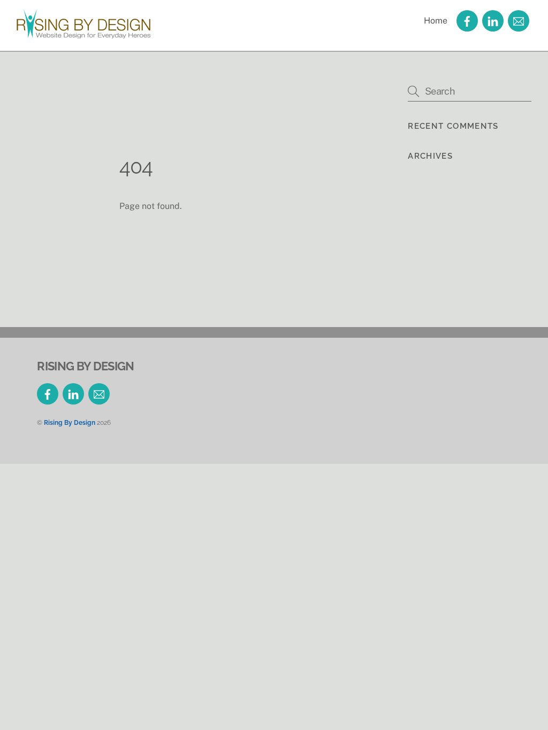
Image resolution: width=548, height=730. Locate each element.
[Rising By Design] (83, 33)
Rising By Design (69, 422)
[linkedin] (493, 20)
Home (435, 20)
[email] (518, 20)
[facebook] (467, 20)
